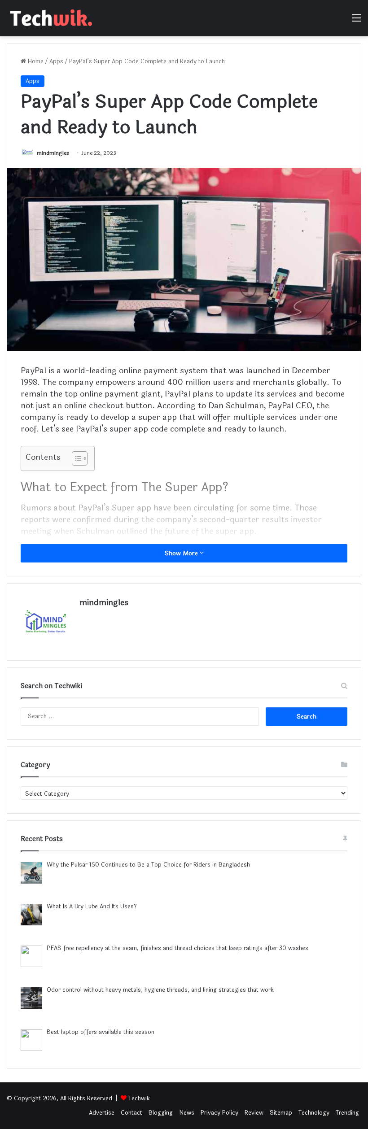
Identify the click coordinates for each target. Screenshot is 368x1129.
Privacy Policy (219, 1112)
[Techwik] (49, 18)
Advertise (101, 1112)
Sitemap (281, 1112)
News (186, 1112)
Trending (347, 1112)
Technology (313, 1112)
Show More (182, 553)
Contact (131, 1112)
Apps (56, 61)
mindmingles (53, 153)
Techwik (139, 1098)
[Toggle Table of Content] (75, 458)
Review (254, 1112)
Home (35, 61)
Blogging (161, 1112)
